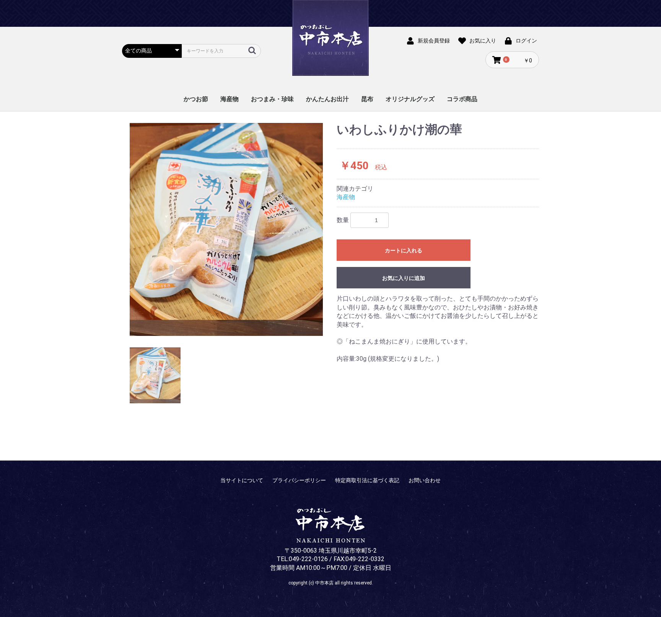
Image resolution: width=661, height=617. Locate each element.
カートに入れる (403, 250)
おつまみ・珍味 (272, 99)
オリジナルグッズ (410, 99)
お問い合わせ (425, 480)
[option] (226, 229)
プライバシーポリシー (299, 480)
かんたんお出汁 (327, 99)
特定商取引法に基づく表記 (367, 480)
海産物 (229, 99)
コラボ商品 (462, 99)
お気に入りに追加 (403, 278)
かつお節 (196, 99)
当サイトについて (241, 480)
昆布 (367, 99)
